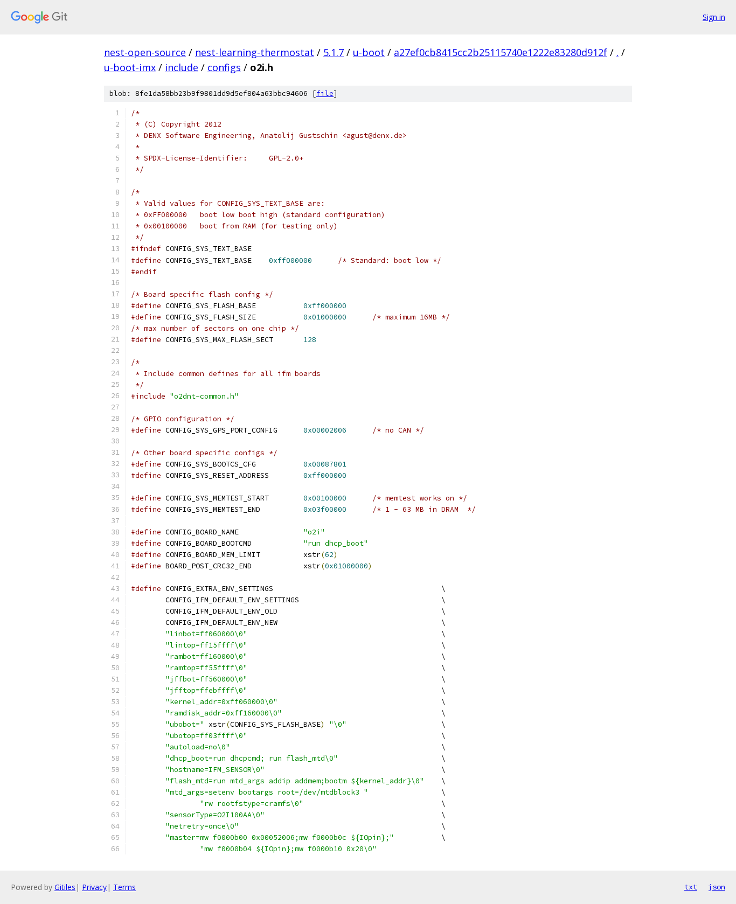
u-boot (369, 52)
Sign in (714, 17)
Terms (124, 887)
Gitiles (64, 887)
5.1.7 (333, 52)
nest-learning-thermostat (254, 52)
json (716, 887)
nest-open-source (145, 52)
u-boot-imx (130, 67)
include (181, 67)
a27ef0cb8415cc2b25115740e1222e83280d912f (500, 52)
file (325, 93)
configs (224, 67)
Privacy (94, 887)
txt (690, 887)
